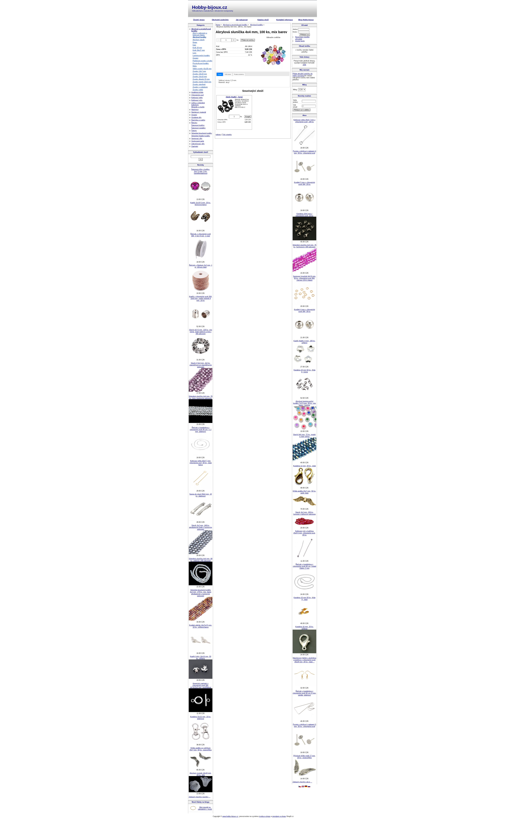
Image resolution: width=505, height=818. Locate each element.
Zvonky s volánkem (200, 87)
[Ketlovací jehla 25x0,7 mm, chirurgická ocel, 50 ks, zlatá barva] (200, 489)
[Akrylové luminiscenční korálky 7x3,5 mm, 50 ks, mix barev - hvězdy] (304, 429)
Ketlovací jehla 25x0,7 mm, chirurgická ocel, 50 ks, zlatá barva (201, 463)
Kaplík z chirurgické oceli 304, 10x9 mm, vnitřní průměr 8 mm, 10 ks (200, 298)
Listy (194, 53)
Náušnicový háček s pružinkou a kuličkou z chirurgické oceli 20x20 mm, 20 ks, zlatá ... (304, 660)
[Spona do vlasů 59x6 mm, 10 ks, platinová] (200, 520)
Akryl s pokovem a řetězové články (200, 34)
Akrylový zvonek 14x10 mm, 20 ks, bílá (200, 774)
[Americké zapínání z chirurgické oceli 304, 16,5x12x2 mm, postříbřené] (200, 711)
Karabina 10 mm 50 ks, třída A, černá (304, 371)
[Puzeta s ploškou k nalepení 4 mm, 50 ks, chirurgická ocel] (304, 177)
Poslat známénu (239, 74)
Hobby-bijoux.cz (209, 7)
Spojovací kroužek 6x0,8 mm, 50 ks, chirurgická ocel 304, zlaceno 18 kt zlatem (304, 278)
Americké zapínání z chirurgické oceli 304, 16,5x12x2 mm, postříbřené (200, 685)
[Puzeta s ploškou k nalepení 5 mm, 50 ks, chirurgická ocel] (304, 750)
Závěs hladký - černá (234, 97)
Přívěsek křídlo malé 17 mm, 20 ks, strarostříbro (304, 757)
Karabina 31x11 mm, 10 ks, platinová (200, 718)
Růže (195, 66)
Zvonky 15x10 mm (200, 77)
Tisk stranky (227, 135)
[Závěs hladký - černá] (225, 106)
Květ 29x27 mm (199, 50)
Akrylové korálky (199, 37)
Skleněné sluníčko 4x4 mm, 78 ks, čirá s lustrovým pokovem (200, 397)
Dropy (195, 42)
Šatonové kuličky (197, 125)
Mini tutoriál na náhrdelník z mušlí (205, 808)
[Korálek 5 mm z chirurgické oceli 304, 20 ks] (304, 208)
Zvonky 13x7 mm (199, 71)
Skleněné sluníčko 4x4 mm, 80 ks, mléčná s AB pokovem (200, 560)
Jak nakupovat (242, 20)
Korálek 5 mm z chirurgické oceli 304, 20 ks (304, 183)
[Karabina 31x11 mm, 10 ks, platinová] (200, 743)
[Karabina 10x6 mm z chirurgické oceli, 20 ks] (304, 240)
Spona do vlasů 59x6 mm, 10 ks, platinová (200, 495)
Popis (219, 74)
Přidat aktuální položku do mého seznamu (302, 75)
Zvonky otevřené (199, 84)
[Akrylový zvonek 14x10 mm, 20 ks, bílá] (200, 792)
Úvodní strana (198, 20)
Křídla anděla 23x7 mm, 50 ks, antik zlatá (304, 492)
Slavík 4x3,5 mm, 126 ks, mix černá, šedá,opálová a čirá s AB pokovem (200, 332)
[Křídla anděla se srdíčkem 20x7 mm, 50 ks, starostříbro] (200, 768)
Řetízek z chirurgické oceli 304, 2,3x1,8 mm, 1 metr (200, 235)
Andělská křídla (197, 92)
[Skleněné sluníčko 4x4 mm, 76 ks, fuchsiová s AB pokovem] (304, 271)
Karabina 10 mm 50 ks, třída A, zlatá (304, 599)
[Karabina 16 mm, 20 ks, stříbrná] (304, 653)
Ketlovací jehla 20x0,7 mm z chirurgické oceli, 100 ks (304, 121)
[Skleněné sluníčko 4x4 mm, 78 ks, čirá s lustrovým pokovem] (200, 422)
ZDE (304, 65)
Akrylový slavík (198, 40)
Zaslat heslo (300, 41)
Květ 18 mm (197, 48)
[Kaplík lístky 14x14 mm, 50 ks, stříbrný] (200, 678)
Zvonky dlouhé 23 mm (201, 79)
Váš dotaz (228, 74)
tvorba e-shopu (264, 816)
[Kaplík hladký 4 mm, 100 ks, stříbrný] (304, 365)
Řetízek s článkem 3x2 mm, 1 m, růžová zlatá (200, 266)
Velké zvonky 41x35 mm (202, 69)
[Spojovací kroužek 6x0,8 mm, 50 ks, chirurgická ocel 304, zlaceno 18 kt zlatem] (304, 304)
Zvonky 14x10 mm (200, 74)
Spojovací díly (196, 138)
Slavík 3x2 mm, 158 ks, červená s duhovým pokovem (304, 513)
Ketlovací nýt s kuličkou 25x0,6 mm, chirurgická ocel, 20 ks (304, 533)
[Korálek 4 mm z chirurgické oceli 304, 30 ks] (304, 336)
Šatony (194, 131)
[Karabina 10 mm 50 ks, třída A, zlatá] (304, 621)
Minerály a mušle (197, 107)
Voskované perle (197, 141)
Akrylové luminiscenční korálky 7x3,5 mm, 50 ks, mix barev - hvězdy (304, 403)
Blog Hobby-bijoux (306, 20)
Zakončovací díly (197, 144)
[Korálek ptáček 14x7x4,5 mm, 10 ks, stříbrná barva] (200, 651)
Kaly (194, 45)
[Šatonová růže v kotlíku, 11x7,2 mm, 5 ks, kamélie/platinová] (200, 197)
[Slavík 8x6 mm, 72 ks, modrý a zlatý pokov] (304, 461)
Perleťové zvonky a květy (202, 61)
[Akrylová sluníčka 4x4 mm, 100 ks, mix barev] (273, 54)
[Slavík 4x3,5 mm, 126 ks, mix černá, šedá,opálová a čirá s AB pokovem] (200, 358)
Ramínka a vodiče (198, 120)
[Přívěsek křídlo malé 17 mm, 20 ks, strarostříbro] (304, 777)
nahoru (218, 135)
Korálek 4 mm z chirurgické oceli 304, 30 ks (304, 311)
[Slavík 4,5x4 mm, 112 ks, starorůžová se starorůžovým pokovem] (200, 391)
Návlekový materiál (198, 112)
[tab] (220, 74)
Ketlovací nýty (196, 100)
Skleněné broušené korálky (201, 133)
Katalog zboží (263, 20)
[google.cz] (303, 787)
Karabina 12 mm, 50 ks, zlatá (304, 466)
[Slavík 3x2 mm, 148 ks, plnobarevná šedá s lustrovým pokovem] (200, 553)
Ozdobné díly (196, 117)
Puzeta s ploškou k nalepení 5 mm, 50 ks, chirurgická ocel (304, 725)
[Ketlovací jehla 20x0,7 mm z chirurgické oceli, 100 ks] (304, 146)
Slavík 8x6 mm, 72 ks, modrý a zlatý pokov (304, 436)
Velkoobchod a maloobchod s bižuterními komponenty (212, 11)
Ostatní (195, 58)
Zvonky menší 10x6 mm (202, 82)
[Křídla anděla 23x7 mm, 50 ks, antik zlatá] (304, 507)
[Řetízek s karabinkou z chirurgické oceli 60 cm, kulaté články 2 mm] (304, 592)
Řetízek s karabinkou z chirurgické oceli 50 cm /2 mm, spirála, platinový (304, 693)
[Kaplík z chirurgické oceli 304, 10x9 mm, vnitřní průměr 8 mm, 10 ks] (200, 325)
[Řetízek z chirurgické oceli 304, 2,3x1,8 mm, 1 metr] (200, 260)
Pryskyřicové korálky (201, 63)
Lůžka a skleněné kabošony (198, 104)
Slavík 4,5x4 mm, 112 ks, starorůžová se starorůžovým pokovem (201, 365)
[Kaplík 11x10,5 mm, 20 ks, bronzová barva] (200, 229)
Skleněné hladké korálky (200, 136)
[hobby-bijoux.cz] (300, 787)
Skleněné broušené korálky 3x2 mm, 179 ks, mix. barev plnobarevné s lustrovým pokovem (200, 593)
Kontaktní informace (284, 20)
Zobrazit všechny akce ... (302, 782)
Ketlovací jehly (197, 98)
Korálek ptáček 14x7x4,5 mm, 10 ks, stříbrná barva (200, 626)
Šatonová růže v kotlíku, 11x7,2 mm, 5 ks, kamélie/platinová (200, 171)
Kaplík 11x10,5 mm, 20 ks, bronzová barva (200, 204)
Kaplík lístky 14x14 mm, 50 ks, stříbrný (200, 657)
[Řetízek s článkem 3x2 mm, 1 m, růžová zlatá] (200, 291)
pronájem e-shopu (279, 816)
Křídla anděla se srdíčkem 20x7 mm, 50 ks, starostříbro (201, 749)
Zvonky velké (198, 90)
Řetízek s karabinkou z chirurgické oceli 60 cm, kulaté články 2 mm (304, 566)
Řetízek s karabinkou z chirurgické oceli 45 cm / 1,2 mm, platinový (200, 430)
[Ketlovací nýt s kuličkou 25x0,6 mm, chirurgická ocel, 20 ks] (304, 559)
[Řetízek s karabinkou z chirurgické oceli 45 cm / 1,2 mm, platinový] (200, 456)
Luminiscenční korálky (201, 56)
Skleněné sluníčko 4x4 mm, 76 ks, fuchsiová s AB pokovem (304, 246)
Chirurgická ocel (197, 95)
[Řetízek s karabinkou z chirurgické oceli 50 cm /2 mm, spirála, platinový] (304, 719)
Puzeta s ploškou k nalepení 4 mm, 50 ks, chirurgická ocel (304, 152)
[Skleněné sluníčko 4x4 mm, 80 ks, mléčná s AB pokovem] (200, 585)
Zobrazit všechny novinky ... (199, 797)
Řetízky (194, 123)
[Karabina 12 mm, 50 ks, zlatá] (304, 486)
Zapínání (194, 146)
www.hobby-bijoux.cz (230, 816)
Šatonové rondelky (198, 128)
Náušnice (194, 110)
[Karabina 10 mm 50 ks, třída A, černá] (304, 396)
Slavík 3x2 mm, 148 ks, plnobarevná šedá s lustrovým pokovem (200, 527)
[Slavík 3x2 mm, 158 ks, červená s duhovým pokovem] (304, 526)
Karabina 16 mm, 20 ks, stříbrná (304, 628)
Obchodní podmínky (220, 20)
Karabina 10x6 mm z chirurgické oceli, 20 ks (304, 215)
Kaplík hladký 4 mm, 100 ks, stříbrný (304, 342)
